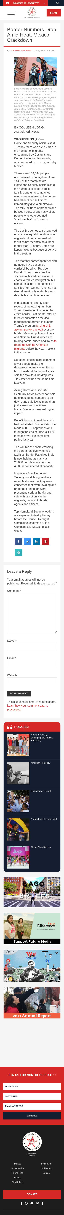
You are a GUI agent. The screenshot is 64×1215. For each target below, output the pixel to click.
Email (11, 658)
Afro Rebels (17, 1182)
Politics (17, 1164)
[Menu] (11, 12)
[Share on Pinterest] (45, 544)
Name (12, 641)
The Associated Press (21, 50)
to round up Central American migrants (35, 345)
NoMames (46, 1168)
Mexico (17, 1177)
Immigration (46, 1164)
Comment (14, 590)
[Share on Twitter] (27, 544)
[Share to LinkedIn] (36, 544)
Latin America (17, 1168)
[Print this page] (18, 555)
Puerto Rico (17, 1173)
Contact (46, 1173)
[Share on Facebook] (18, 544)
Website (12, 675)
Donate (53, 13)
